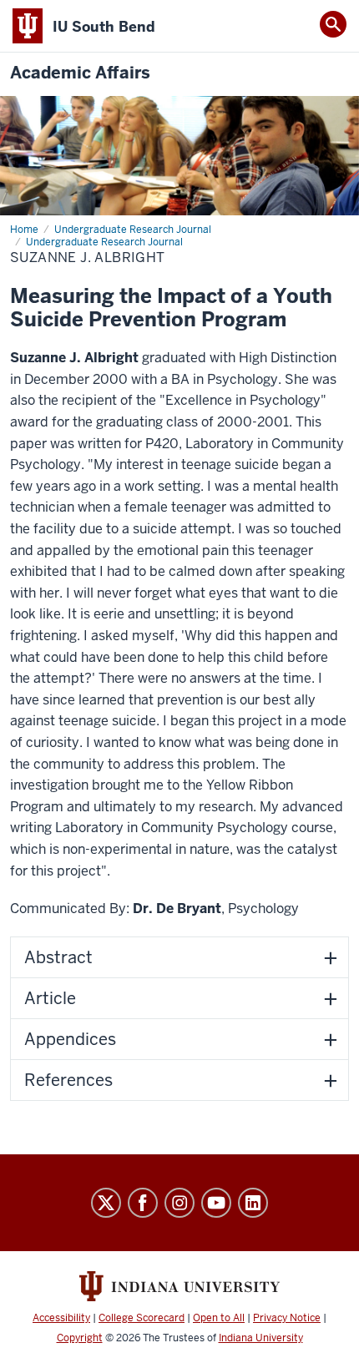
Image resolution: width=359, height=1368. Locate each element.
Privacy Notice (287, 1318)
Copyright (80, 1338)
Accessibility (61, 1318)
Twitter (106, 1203)
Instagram (179, 1203)
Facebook (143, 1203)
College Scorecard (142, 1318)
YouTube (216, 1203)
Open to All (219, 1318)
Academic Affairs (80, 73)
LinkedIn (253, 1203)
